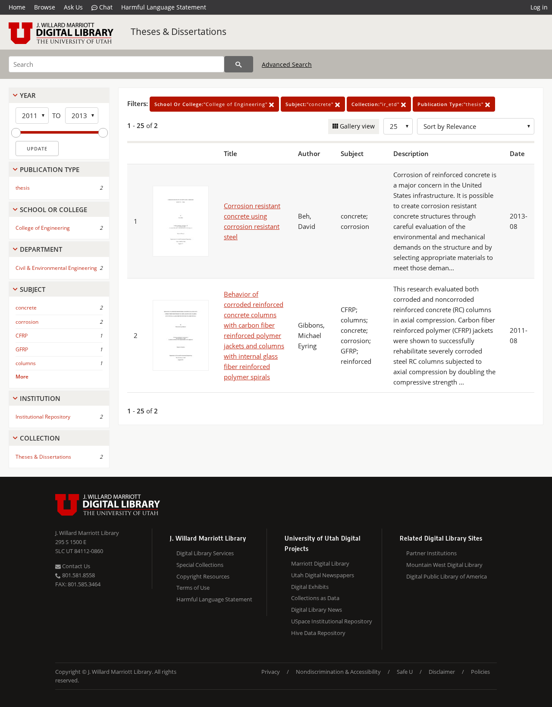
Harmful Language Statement (163, 7)
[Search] (238, 64)
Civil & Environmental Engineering (56, 268)
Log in (539, 7)
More (22, 376)
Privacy (270, 672)
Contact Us (75, 566)
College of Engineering (43, 227)
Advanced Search (287, 64)
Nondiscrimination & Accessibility (338, 672)
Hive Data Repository (318, 633)
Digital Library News (316, 609)
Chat (105, 7)
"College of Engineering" (211, 104)
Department (41, 249)
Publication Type (49, 169)
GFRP (22, 349)
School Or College (53, 209)
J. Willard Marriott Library (87, 533)
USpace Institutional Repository (331, 621)
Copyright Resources (202, 576)
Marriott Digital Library (320, 563)
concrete (26, 307)
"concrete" (310, 104)
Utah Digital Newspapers (322, 575)
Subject (32, 289)
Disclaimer (442, 672)
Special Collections (199, 565)
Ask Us (73, 7)
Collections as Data (315, 598)
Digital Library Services (205, 553)
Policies (480, 672)
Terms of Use (193, 587)
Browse (44, 7)
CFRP (22, 335)
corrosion (27, 321)
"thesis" (451, 104)
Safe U (405, 672)
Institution (40, 398)
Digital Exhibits (310, 587)
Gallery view (356, 126)
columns (26, 363)
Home (17, 7)
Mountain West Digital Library (444, 565)
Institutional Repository (43, 416)
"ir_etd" (376, 104)
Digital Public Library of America (446, 576)
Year (28, 95)
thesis (23, 187)
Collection (40, 438)
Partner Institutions (431, 553)
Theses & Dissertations (178, 31)
